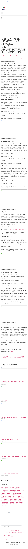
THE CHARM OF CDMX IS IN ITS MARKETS (13, 417)
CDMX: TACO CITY (6, 400)
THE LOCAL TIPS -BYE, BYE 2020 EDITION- (13, 457)
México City (6, 500)
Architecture (6, 488)
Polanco (4, 503)
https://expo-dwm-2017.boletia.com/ (17, 229)
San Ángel (19, 503)
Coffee (12, 491)
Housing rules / (6, 539)
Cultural (4, 497)
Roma (11, 503)
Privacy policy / (12, 536)
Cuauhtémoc (16, 494)
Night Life (16, 500)
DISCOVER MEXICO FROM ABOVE (11, 439)
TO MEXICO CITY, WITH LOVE (9, 474)
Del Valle (12, 497)
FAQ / (4, 536)
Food (19, 497)
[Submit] (24, 527)
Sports (3, 506)
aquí (12, 351)
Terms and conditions (18, 539)
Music (23, 497)
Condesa (19, 491)
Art (13, 488)
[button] (2, 13)
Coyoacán (5, 494)
